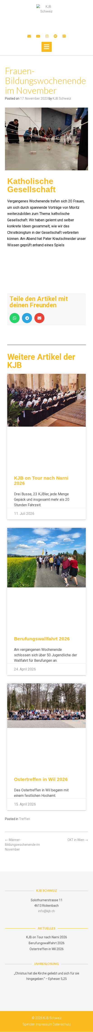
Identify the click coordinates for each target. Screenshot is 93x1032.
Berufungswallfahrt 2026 (42, 638)
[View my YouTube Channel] (38, 36)
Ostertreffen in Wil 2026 (41, 779)
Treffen (24, 819)
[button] (47, 47)
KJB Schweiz (62, 98)
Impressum (44, 1024)
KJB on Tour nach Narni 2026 (46, 937)
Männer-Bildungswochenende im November (22, 844)
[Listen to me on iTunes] (64, 36)
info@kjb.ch (46, 911)
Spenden (29, 1024)
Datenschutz (62, 1024)
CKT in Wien (77, 840)
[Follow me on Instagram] (47, 36)
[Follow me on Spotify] (55, 36)
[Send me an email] (29, 36)
